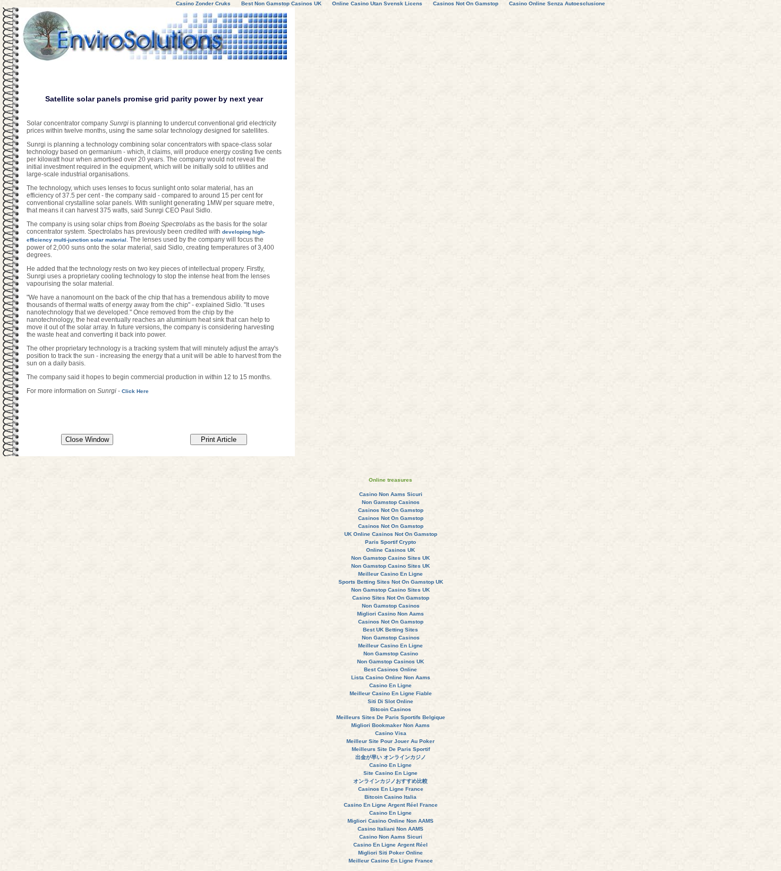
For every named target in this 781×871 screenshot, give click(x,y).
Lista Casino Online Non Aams (390, 677)
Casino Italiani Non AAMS (390, 829)
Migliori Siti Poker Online (390, 853)
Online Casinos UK (390, 550)
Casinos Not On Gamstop (390, 510)
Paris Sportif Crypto (390, 542)
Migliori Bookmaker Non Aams (390, 725)
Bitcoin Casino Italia (390, 797)
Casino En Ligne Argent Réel (390, 845)
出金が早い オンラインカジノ (390, 757)
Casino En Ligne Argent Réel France (391, 805)
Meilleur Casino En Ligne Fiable (391, 693)
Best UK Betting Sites (390, 630)
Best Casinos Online (390, 669)
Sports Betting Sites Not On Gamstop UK (390, 582)
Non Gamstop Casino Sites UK (390, 558)
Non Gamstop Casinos (391, 502)
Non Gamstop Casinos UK (390, 661)
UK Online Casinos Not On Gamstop (390, 534)
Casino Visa (390, 733)
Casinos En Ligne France (390, 789)
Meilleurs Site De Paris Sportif (391, 749)
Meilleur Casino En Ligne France (391, 861)
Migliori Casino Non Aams (390, 614)
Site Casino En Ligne (390, 773)
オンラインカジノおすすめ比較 (390, 781)
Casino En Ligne (390, 685)
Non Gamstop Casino (390, 653)
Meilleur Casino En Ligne (390, 574)
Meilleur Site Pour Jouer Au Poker (390, 741)
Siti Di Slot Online (390, 701)
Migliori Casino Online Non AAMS (390, 821)
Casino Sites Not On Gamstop (390, 598)
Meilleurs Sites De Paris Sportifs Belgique (390, 717)
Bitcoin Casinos (390, 709)
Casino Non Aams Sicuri (390, 494)
